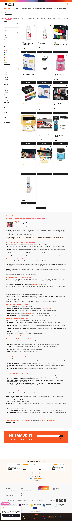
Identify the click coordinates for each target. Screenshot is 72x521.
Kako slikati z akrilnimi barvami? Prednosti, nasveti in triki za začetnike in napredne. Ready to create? (26, 223)
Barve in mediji (15, 8)
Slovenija (51, 516)
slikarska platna (48, 308)
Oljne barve (23, 18)
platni (46, 420)
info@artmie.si (56, 489)
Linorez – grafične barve (41, 18)
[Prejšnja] (33, 473)
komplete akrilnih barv (36, 284)
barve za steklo (36, 315)
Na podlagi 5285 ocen (36, 480)
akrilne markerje (55, 255)
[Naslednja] (39, 473)
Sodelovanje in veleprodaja (26, 490)
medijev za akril (18, 335)
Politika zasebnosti (9, 495)
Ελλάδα (62, 516)
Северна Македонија (38, 518)
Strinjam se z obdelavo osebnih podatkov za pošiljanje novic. (48, 439)
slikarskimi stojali (51, 420)
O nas (22, 488)
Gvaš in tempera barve (31, 18)
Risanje (55, 8)
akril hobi (49, 419)
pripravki (27, 420)
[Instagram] (60, 500)
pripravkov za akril (25, 335)
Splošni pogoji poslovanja (10, 493)
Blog (22, 495)
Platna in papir (23, 8)
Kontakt (22, 493)
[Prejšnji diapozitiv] (39, 63)
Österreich (31, 516)
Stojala (29, 8)
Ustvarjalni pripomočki (47, 8)
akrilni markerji (13, 420)
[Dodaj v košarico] (28, 52)
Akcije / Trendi (7, 8)
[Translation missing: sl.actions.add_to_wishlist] (35, 25)
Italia (56, 516)
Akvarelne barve (16, 18)
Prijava (60, 435)
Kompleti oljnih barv (66, 18)
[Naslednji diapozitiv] (50, 63)
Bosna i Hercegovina (28, 518)
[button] (66, 21)
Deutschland (38, 516)
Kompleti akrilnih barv (56, 18)
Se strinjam (11, 515)
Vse (3, 18)
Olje (17, 403)
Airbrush (49, 18)
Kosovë (46, 518)
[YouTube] (62, 500)
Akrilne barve (8, 18)
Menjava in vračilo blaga (10, 490)
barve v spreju (62, 255)
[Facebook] (57, 500)
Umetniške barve (15, 12)
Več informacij (14, 512)
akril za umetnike (32, 419)
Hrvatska (45, 516)
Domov (2, 12)
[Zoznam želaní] (65, 4)
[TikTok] (65, 500)
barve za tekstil (28, 313)
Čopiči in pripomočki (37, 8)
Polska (25, 516)
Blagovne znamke (62, 8)
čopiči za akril (42, 420)
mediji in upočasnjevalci (21, 420)
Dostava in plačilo (9, 488)
